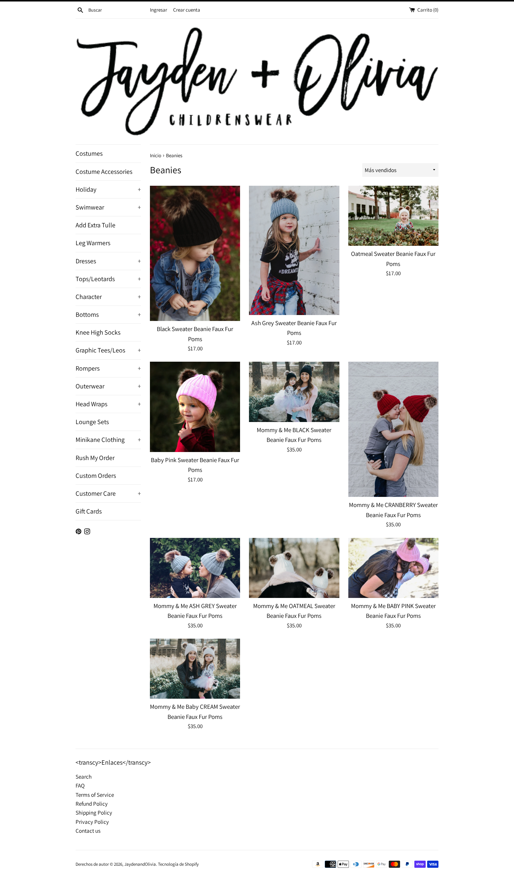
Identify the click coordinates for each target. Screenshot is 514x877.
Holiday (108, 189)
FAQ (80, 785)
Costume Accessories (104, 171)
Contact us (88, 830)
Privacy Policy (92, 821)
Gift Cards (89, 511)
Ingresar (158, 10)
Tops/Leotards (108, 279)
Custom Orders (96, 475)
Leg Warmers (93, 243)
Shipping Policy (94, 812)
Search (84, 776)
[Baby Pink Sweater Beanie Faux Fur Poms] (195, 407)
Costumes (89, 153)
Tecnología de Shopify (178, 864)
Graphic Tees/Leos (108, 350)
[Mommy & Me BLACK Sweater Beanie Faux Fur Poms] (294, 392)
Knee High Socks (98, 332)
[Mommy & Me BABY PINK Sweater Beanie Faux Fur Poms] (393, 568)
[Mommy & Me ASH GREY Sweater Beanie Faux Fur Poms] (195, 568)
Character (108, 296)
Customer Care (108, 493)
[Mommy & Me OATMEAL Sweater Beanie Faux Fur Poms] (294, 568)
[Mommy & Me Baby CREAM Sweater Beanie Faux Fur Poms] (195, 669)
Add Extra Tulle (95, 225)
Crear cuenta (186, 10)
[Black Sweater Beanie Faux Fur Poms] (195, 253)
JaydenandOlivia (140, 864)
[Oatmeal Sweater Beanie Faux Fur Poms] (393, 216)
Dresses (108, 261)
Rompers (108, 368)
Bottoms (108, 314)
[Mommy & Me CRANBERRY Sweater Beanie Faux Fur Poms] (393, 429)
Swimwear (108, 207)
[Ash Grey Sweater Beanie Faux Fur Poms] (294, 250)
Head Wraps (108, 404)
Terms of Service (95, 794)
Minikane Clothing (108, 439)
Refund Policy (92, 803)
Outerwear (108, 386)
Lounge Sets (92, 422)
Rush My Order (95, 458)
